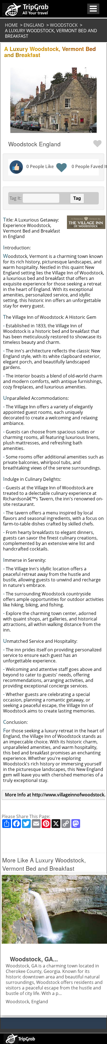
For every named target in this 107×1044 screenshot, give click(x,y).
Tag (77, 198)
